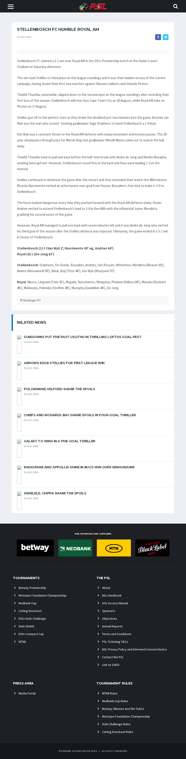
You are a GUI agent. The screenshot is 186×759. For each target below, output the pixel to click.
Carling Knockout (30, 611)
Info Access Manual (115, 603)
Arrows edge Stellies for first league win (64, 363)
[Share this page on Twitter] (166, 37)
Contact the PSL (113, 657)
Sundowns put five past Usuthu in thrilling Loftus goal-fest (82, 337)
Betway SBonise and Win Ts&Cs (123, 709)
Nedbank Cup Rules (115, 701)
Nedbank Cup (28, 603)
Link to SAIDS (111, 665)
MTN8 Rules (109, 693)
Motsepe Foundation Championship (42, 595)
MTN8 (22, 642)
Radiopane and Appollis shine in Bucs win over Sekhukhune (79, 467)
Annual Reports (112, 626)
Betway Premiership (32, 588)
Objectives (109, 618)
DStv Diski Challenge (32, 618)
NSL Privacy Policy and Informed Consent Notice (134, 649)
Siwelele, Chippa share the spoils (55, 493)
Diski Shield (26, 626)
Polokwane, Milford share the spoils (59, 389)
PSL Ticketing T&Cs (115, 642)
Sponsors (108, 611)
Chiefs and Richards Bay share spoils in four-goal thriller (80, 415)
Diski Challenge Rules (116, 724)
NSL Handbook (112, 595)
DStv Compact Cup (31, 634)
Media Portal (27, 693)
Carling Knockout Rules (117, 732)
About (106, 588)
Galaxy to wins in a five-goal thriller (59, 441)
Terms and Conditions (116, 634)
